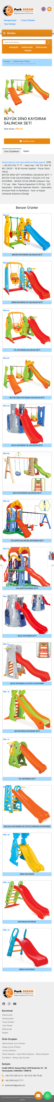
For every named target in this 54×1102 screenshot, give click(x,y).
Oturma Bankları (9, 1050)
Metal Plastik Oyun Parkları (13, 1043)
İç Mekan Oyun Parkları (21, 61)
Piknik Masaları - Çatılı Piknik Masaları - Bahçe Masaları (25, 1054)
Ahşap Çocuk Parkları (11, 1047)
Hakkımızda (27, 47)
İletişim (28, 50)
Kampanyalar (10, 20)
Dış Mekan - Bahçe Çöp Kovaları (16, 1057)
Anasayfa (13, 47)
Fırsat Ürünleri (28, 20)
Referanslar (41, 47)
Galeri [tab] (26, 151)
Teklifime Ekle (28, 141)
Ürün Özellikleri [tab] (11, 151)
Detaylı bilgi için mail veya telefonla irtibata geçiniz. (24, 162)
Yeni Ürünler (10, 24)
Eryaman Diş (30, 1100)
